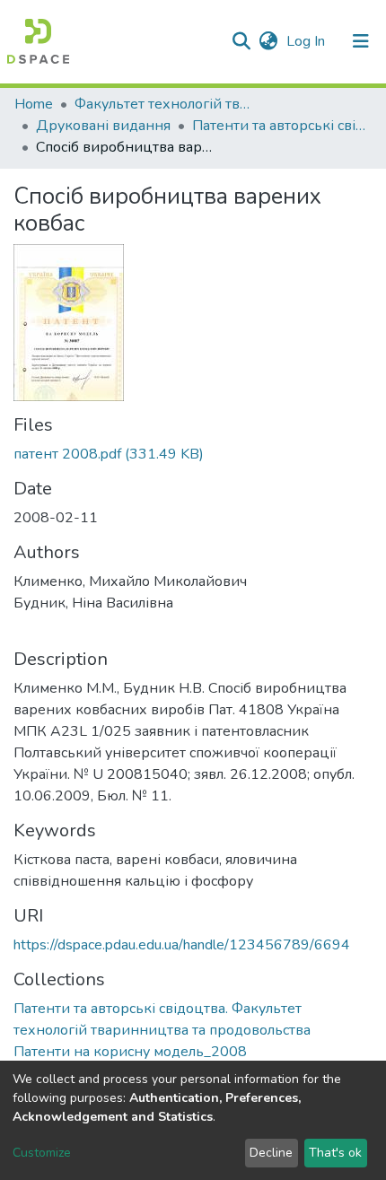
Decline (271, 1152)
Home (33, 104)
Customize (42, 1152)
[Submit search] (241, 41)
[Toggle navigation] (361, 41)
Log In (307, 41)
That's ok (335, 1152)
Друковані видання (103, 125)
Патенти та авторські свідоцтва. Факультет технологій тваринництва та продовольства (282, 125)
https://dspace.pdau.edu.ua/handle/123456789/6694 (181, 945)
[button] (268, 41)
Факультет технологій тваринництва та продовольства (164, 104)
